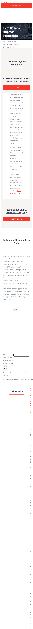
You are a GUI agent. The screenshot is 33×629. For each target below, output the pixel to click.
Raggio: (5, 360)
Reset (15, 309)
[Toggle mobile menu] (1, 20)
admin (13, 44)
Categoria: (6, 363)
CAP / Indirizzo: (8, 355)
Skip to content (5, 2)
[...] (31, 522)
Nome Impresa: (8, 358)
